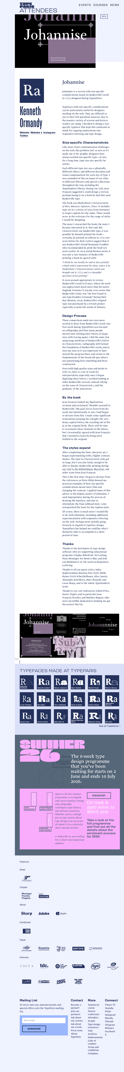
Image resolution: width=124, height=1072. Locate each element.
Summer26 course (93, 1006)
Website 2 (36, 132)
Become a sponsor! (76, 1006)
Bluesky (109, 1017)
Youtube (109, 1007)
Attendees (93, 1017)
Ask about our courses (77, 1019)
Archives (92, 1033)
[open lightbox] (36, 625)
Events (85, 5)
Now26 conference (94, 1012)
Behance (109, 1027)
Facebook (110, 1031)
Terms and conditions (93, 1048)
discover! (99, 795)
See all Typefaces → (109, 726)
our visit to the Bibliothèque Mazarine (83, 468)
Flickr (108, 1011)
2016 (104, 16)
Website (24, 132)
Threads (109, 1021)
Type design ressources (94, 1026)
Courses (100, 5)
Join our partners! (75, 1012)
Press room (76, 1030)
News (114, 5)
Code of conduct (92, 1042)
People (91, 1020)
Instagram (49, 132)
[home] (27, 5)
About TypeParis (76, 1035)
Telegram (110, 1024)
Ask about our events (76, 1025)
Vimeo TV (110, 1004)
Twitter (24, 135)
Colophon (93, 1053)
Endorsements (95, 1037)
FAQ (90, 1030)
